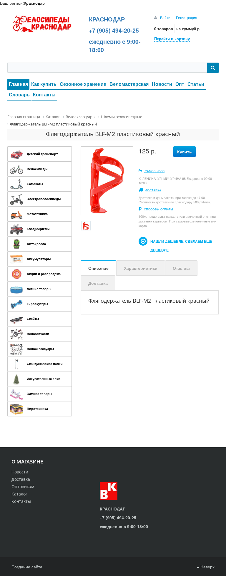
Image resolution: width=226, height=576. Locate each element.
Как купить (43, 84)
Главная (18, 84)
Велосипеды (37, 169)
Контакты (44, 94)
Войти (165, 17)
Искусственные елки (43, 378)
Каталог (19, 494)
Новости (162, 84)
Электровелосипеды (44, 199)
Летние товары (39, 289)
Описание (98, 268)
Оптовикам (22, 486)
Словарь (19, 94)
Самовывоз (154, 171)
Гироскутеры (37, 304)
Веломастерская (129, 84)
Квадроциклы (38, 229)
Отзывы (181, 268)
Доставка (153, 190)
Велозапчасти (38, 333)
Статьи (195, 84)
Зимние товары (39, 393)
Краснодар (34, 3)
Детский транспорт (42, 154)
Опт (179, 84)
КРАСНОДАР (107, 19)
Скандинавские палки (45, 363)
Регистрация (186, 17)
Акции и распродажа (44, 274)
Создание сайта (26, 567)
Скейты (33, 319)
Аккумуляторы (39, 259)
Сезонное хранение (83, 84)
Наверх (207, 567)
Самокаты (35, 184)
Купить (184, 152)
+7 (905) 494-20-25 (114, 30)
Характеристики (140, 268)
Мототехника (37, 214)
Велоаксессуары (40, 348)
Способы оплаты (158, 209)
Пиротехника (37, 408)
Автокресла (36, 244)
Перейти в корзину (172, 38)
